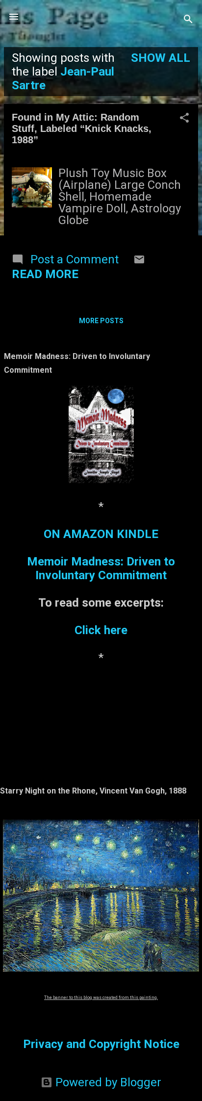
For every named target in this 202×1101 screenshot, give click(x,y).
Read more (45, 274)
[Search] (188, 20)
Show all (160, 58)
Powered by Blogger (106, 1082)
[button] (184, 119)
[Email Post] (139, 261)
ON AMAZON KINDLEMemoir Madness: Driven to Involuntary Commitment (101, 554)
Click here (101, 630)
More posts (101, 321)
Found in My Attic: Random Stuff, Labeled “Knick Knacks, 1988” (82, 128)
